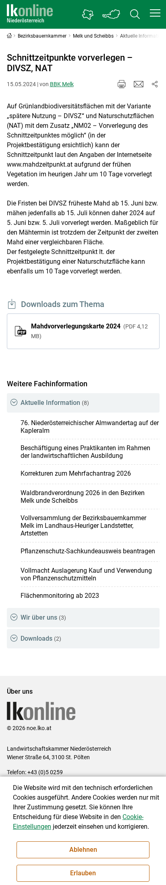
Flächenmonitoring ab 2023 (60, 595)
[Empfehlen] (138, 84)
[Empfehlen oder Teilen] (155, 84)
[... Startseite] (30, 14)
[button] (155, 13)
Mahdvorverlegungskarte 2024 (89, 330)
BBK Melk (62, 84)
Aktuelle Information (55, 403)
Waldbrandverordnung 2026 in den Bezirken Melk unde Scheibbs (83, 496)
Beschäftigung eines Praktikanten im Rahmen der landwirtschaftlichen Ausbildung (85, 451)
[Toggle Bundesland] (111, 14)
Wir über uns (43, 617)
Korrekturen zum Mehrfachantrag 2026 (76, 473)
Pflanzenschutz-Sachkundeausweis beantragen (88, 551)
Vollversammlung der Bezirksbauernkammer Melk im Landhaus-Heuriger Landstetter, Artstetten (83, 525)
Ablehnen (83, 849)
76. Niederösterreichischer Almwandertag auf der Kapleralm (90, 426)
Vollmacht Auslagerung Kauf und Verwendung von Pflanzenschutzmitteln (86, 574)
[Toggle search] (135, 14)
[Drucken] (122, 84)
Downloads (41, 638)
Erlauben (83, 873)
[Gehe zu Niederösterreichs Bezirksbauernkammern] (87, 14)
